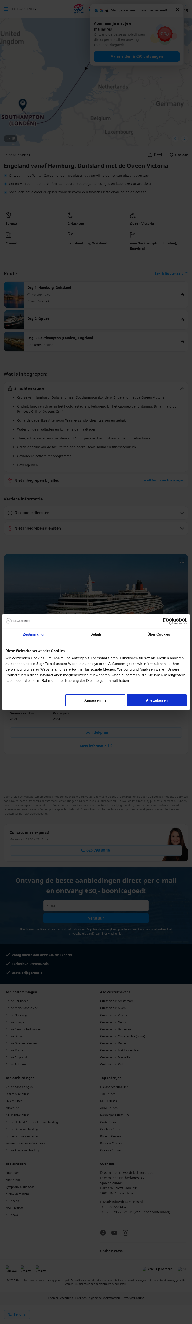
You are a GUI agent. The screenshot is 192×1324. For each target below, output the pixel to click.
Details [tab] (96, 634)
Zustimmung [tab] (33, 634)
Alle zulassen (157, 700)
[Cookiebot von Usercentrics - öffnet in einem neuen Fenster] (166, 621)
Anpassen (92, 700)
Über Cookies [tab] (159, 634)
